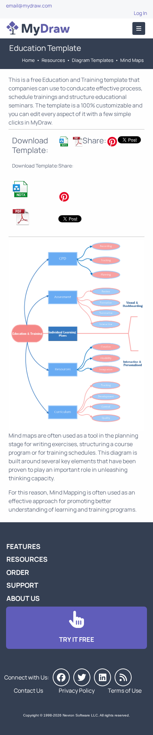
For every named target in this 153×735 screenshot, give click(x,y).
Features (23, 546)
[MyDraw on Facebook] (61, 677)
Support (22, 585)
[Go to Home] (38, 28)
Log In (140, 13)
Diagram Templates (93, 60)
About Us (23, 598)
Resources (53, 60)
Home (28, 60)
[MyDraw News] (123, 677)
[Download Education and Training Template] (64, 145)
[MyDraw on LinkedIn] (102, 677)
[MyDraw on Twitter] (81, 677)
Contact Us (28, 690)
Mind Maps (132, 60)
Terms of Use (125, 690)
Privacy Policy (77, 690)
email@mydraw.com (29, 5)
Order (17, 572)
